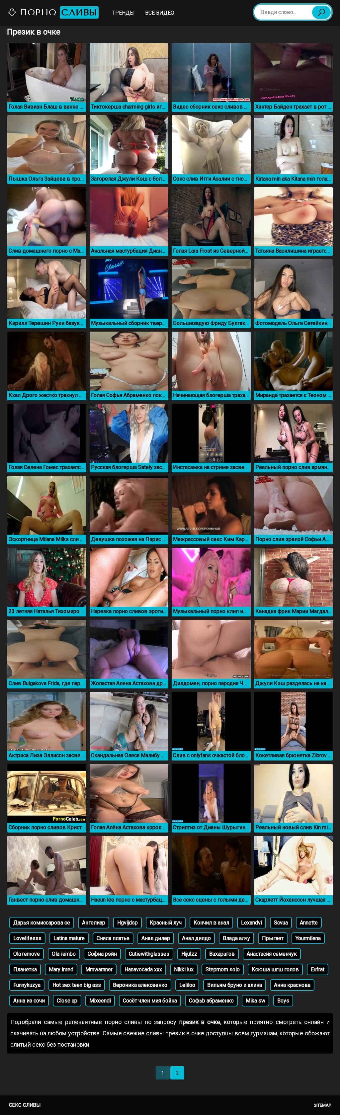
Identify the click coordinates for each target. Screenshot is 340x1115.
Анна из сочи (29, 1000)
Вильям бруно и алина (234, 985)
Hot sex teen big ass (76, 985)
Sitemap (322, 1105)
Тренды (123, 13)
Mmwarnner (99, 969)
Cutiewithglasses (149, 954)
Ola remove (26, 954)
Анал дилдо (196, 938)
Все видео (159, 13)
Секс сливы (25, 1105)
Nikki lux (184, 969)
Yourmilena (308, 938)
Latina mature (69, 938)
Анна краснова (292, 985)
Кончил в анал (211, 922)
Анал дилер (155, 938)
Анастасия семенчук (272, 954)
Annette (309, 922)
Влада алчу (236, 938)
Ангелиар (93, 922)
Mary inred (61, 969)
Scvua (281, 922)
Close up (67, 1000)
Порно (57, 12)
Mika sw (255, 1000)
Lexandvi (251, 922)
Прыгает (273, 938)
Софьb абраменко (211, 1000)
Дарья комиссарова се (41, 922)
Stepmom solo (223, 969)
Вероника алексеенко (140, 985)
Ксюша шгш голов (275, 969)
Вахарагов (222, 954)
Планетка (25, 969)
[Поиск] (321, 12)
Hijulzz (189, 954)
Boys (283, 1000)
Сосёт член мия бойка (150, 1000)
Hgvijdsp (127, 922)
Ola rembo (64, 954)
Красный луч (166, 922)
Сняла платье (113, 938)
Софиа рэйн (102, 954)
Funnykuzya (27, 985)
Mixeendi (100, 1000)
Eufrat (317, 969)
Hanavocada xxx (143, 969)
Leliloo (187, 985)
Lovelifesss (27, 938)
